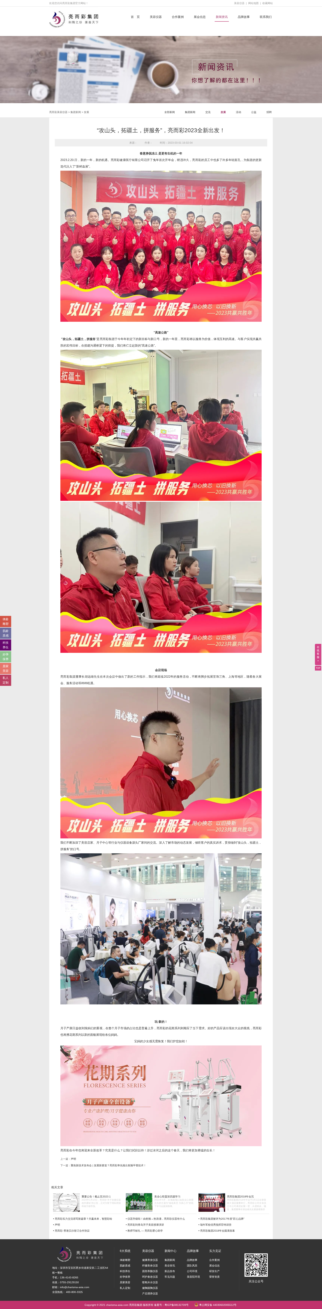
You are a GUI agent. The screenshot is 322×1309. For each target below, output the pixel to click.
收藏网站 (267, 3)
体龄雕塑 (125, 1259)
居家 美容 (6, 668)
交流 (208, 112)
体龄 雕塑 (6, 621)
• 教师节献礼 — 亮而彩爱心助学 (144, 1230)
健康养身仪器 (150, 1259)
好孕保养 (125, 1276)
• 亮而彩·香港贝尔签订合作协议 (71, 1230)
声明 (73, 1158)
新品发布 (170, 1271)
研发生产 (214, 1271)
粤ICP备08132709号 (177, 1304)
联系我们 (266, 16)
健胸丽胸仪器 (150, 1287)
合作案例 (178, 16)
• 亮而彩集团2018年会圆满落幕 (216, 1230)
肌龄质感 (125, 1265)
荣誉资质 (214, 1276)
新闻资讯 (222, 16)
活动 (238, 112)
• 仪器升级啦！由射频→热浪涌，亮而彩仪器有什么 (155, 1218)
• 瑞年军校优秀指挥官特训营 (214, 1224)
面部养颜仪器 (150, 1271)
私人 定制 (6, 680)
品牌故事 (244, 16)
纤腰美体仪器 (150, 1265)
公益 (253, 112)
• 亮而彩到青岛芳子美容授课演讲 (145, 1224)
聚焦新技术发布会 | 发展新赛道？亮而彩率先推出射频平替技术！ (108, 1165)
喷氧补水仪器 (150, 1282)
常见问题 (170, 1276)
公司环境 (192, 1271)
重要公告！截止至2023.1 (96, 1196)
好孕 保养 (6, 657)
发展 (86, 112)
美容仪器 (239, 3)
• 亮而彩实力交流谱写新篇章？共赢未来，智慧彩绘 (82, 1218)
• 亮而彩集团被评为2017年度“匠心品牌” (221, 1218)
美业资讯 (170, 1265)
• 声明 (56, 1224)
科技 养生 (6, 645)
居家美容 (125, 1282)
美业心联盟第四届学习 (167, 1196)
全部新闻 (169, 112)
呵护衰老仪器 (150, 1276)
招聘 (269, 112)
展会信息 (200, 16)
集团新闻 (75, 112)
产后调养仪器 (150, 1293)
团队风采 (192, 1265)
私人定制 (125, 1287)
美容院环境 (193, 1276)
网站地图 (253, 3)
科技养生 (125, 1271)
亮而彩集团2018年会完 (240, 1196)
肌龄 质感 (6, 633)
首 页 (135, 16)
